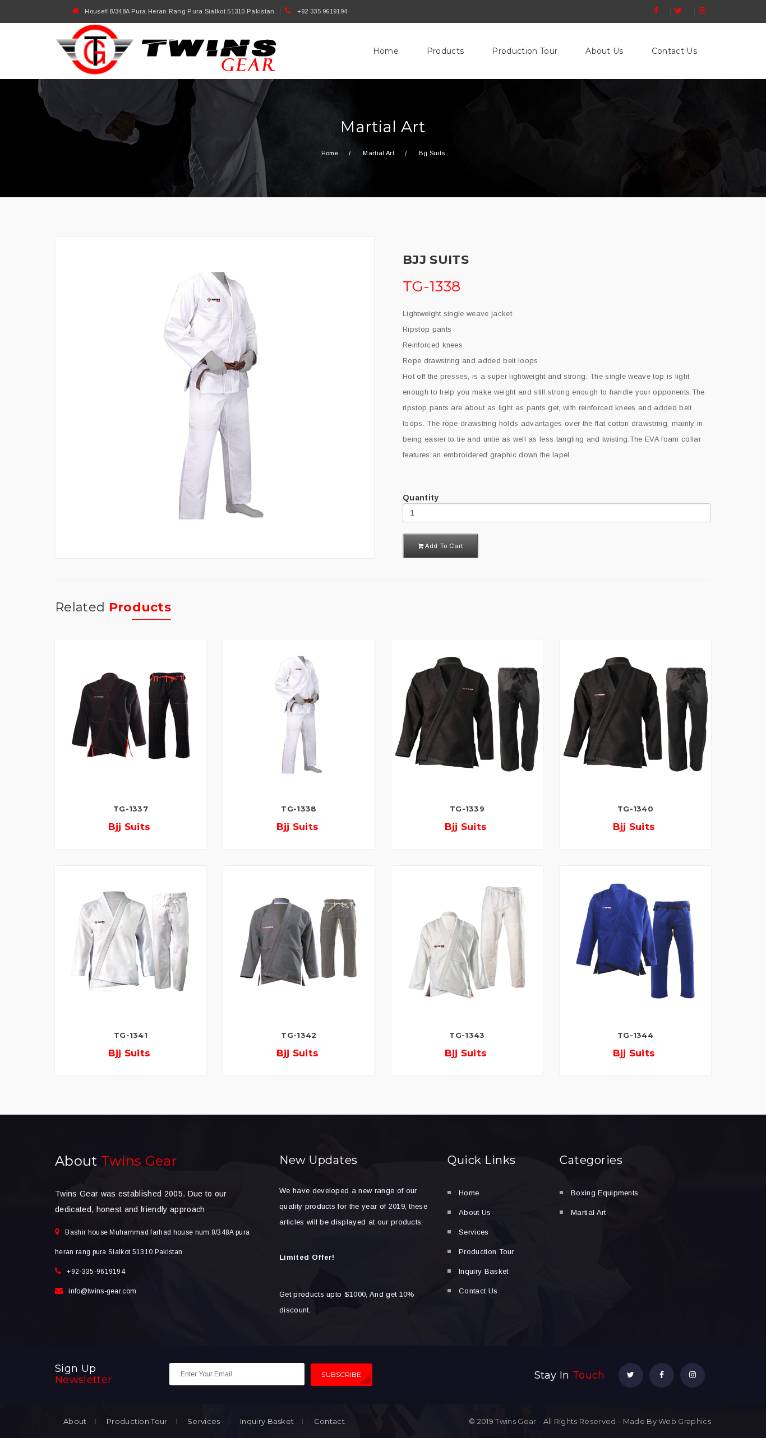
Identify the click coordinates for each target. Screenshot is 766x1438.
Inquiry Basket (483, 1271)
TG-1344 (635, 1035)
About (75, 1421)
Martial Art (588, 1212)
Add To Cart (443, 545)
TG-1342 (298, 1035)
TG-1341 (130, 1035)
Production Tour (524, 51)
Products (445, 51)
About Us (604, 51)
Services (474, 1232)
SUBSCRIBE (341, 1374)
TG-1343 (466, 1035)
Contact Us (674, 51)
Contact (329, 1421)
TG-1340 (635, 808)
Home (386, 51)
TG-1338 (298, 808)
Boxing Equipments (604, 1193)
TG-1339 (467, 808)
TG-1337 (130, 808)
